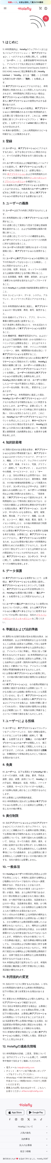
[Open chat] (46, 18)
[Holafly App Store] (15, 1112)
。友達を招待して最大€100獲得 (25, 2)
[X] (28, 1119)
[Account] (46, 9)
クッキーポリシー (38, 178)
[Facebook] (9, 1119)
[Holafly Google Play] (36, 1112)
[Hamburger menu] (5, 8)
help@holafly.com (26, 1068)
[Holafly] (25, 1105)
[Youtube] (22, 1119)
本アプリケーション (16, 174)
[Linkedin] (34, 1119)
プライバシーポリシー (15, 181)
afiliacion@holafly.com (32, 1091)
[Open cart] (40, 8)
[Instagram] (16, 1119)
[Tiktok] (41, 1119)
